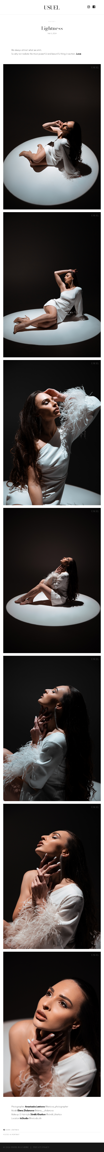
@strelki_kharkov (54, 1114)
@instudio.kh (35, 1118)
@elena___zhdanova (44, 1111)
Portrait (52, 21)
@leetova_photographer (56, 1107)
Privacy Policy (41, 1147)
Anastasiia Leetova (35, 1107)
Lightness (12, 1130)
